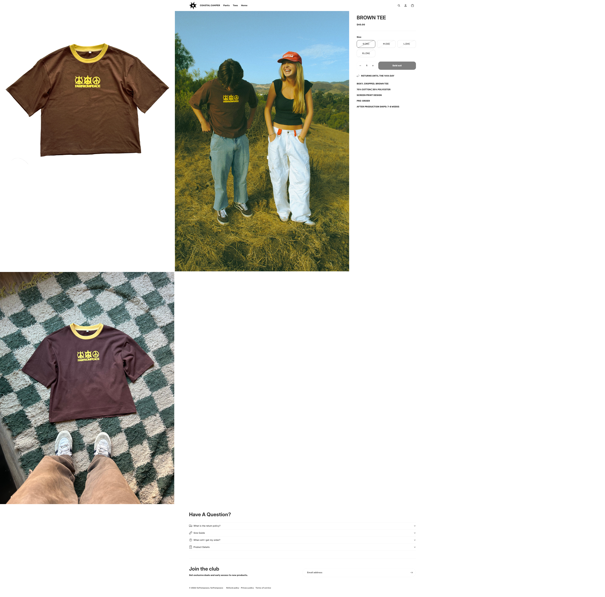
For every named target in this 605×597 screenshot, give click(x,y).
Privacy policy (247, 588)
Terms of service (263, 588)
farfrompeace (203, 588)
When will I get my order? (206, 540)
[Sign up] (412, 573)
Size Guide (199, 532)
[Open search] (398, 5)
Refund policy (232, 588)
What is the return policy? (206, 525)
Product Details (201, 547)
